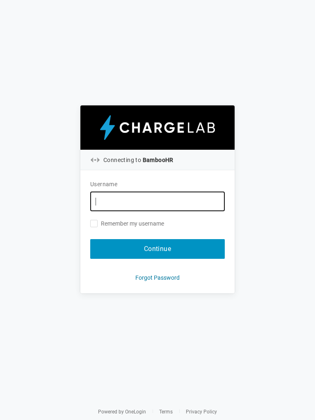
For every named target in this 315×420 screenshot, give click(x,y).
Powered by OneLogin (122, 412)
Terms (166, 412)
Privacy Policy (201, 412)
